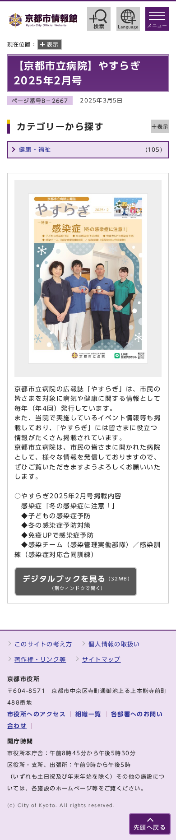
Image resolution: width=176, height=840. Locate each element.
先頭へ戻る (150, 828)
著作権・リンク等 (40, 660)
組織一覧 (88, 714)
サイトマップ (101, 660)
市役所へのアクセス (36, 714)
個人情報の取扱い (114, 644)
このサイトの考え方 (43, 644)
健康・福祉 (90, 150)
